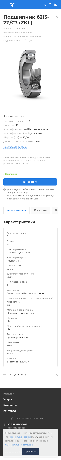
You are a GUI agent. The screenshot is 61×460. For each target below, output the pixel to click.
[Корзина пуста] (55, 4)
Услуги (7, 399)
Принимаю (30, 451)
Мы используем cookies (20, 437)
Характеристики (16, 210)
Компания (10, 405)
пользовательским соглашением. (20, 445)
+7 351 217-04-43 (17, 424)
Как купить (40, 210)
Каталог (8, 393)
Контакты (9, 410)
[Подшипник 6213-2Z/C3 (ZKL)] (30, 75)
